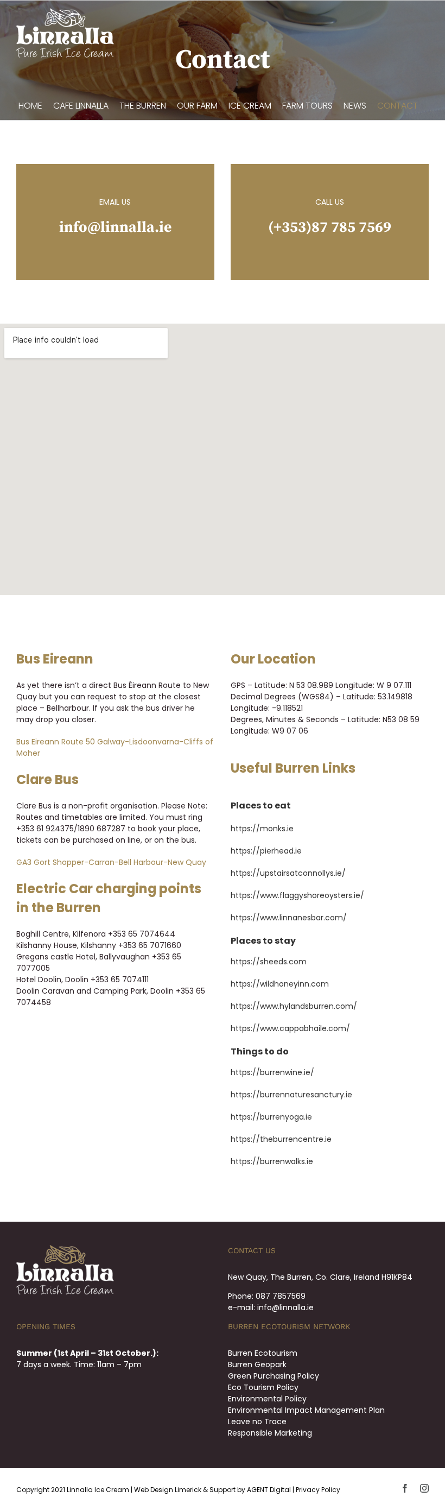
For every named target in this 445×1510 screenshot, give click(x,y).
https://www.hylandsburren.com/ (294, 1006)
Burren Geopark (257, 1364)
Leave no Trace (257, 1421)
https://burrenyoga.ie (271, 1116)
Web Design (153, 1489)
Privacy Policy (318, 1489)
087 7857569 (281, 1296)
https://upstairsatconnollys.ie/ (288, 873)
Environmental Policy (267, 1398)
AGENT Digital (269, 1489)
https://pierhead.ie (266, 850)
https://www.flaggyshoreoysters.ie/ (297, 895)
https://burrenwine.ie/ (272, 1072)
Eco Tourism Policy (263, 1387)
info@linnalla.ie (115, 227)
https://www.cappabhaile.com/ (290, 1028)
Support (222, 1489)
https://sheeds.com (269, 961)
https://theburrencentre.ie (281, 1139)
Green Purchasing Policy (273, 1375)
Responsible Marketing (270, 1432)
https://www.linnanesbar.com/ (289, 917)
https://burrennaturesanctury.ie (291, 1094)
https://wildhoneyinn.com (280, 983)
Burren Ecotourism (262, 1353)
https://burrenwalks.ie (272, 1161)
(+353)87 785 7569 (329, 227)
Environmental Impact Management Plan (306, 1410)
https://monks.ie (262, 828)
